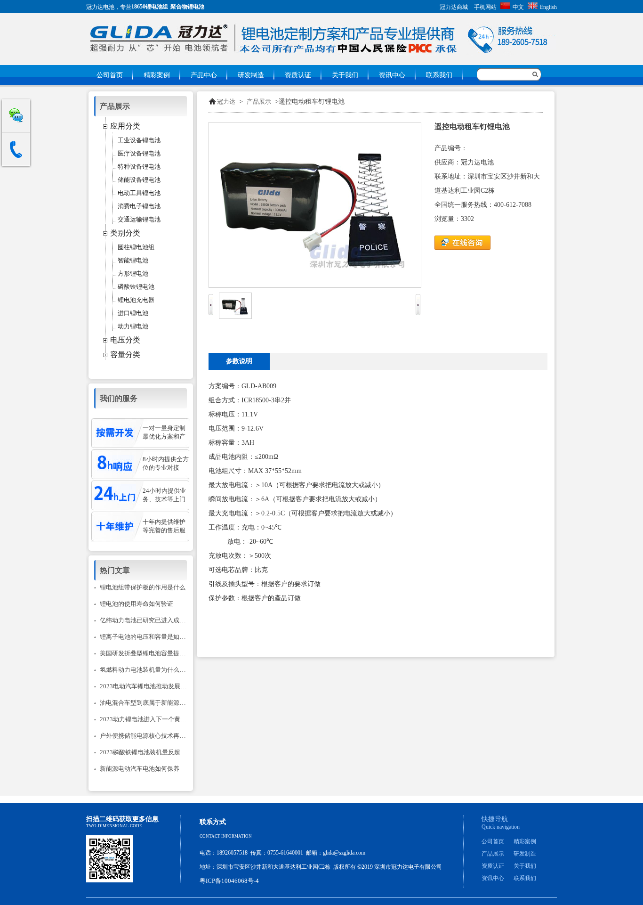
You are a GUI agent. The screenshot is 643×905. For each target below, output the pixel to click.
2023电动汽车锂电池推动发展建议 (146, 686)
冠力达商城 (454, 7)
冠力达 (226, 101)
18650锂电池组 (149, 6)
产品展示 (259, 101)
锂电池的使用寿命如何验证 (136, 603)
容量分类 (125, 355)
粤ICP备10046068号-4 (229, 880)
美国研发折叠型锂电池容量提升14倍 (149, 653)
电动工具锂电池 (139, 192)
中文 (518, 7)
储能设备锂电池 (139, 179)
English (548, 7)
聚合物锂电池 (187, 6)
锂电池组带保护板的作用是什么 (142, 587)
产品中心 (204, 75)
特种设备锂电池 (139, 166)
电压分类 (125, 340)
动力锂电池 (133, 326)
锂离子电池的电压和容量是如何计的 (149, 636)
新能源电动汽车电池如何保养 (139, 768)
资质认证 (298, 75)
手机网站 (485, 7)
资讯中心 (392, 75)
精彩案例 (157, 75)
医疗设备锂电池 (139, 153)
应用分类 (125, 126)
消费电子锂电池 (139, 206)
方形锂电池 (133, 273)
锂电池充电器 (136, 299)
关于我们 (345, 75)
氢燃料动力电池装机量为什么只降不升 (152, 669)
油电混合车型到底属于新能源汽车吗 (149, 702)
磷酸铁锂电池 (136, 286)
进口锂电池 (133, 313)
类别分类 (125, 233)
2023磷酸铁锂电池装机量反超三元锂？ (152, 752)
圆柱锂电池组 (136, 247)
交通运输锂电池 (139, 219)
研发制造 (251, 75)
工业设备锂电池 (139, 140)
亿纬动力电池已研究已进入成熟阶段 (149, 620)
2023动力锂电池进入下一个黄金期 (146, 719)
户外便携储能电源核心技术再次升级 (149, 735)
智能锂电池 (133, 260)
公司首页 (109, 75)
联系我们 (439, 75)
